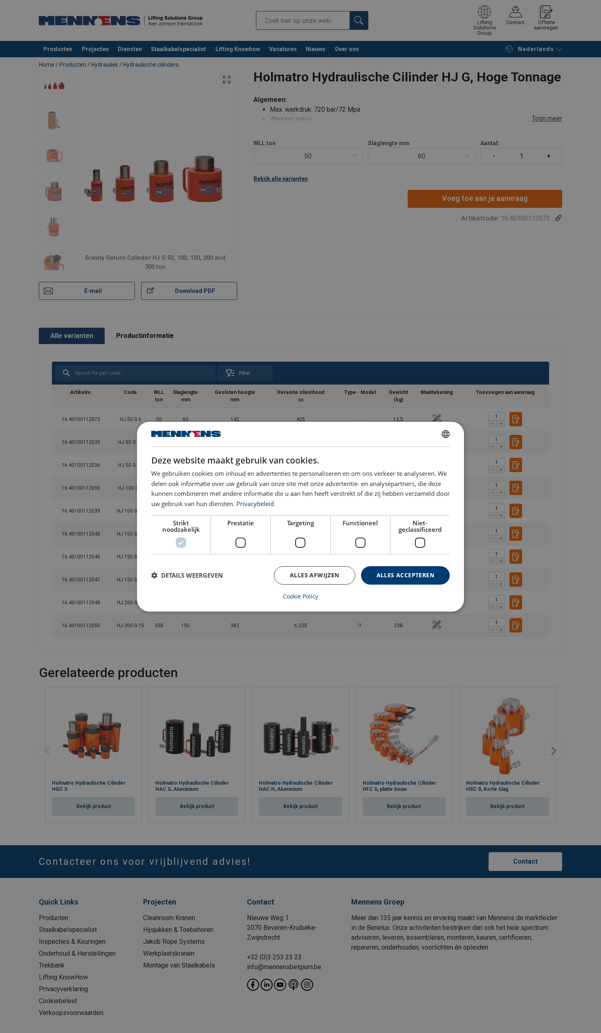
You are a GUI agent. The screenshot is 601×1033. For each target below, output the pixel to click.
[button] (187, 575)
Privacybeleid (255, 504)
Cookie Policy (300, 596)
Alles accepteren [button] (405, 575)
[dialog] (300, 516)
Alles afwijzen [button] (314, 575)
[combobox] (446, 434)
